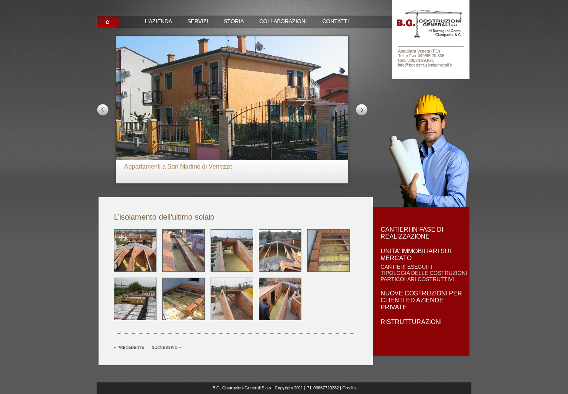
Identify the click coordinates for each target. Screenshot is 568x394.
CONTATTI (335, 21)
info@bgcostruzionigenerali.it (425, 65)
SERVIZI (197, 21)
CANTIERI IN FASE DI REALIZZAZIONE (412, 233)
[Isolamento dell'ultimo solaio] (135, 270)
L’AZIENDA (158, 21)
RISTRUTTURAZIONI (411, 322)
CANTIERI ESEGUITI (406, 267)
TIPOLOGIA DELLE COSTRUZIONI (424, 273)
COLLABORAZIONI (283, 21)
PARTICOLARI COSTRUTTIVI (417, 279)
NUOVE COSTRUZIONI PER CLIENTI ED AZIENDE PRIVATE (421, 300)
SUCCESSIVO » (166, 347)
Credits (349, 387)
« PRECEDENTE (129, 347)
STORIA (234, 21)
